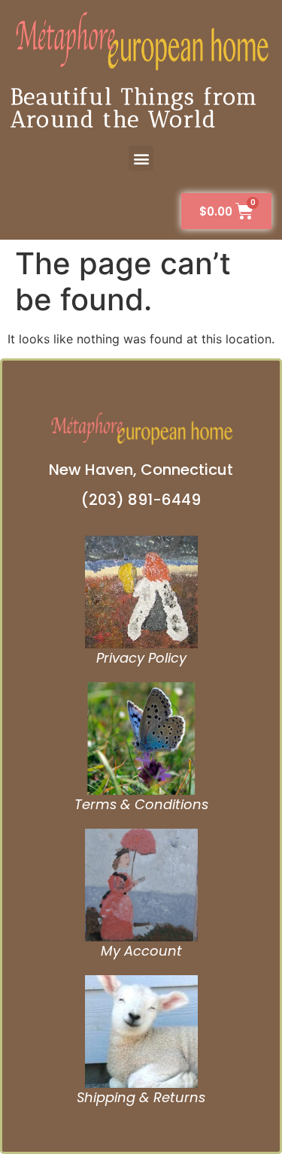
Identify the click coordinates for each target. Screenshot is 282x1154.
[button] (141, 158)
